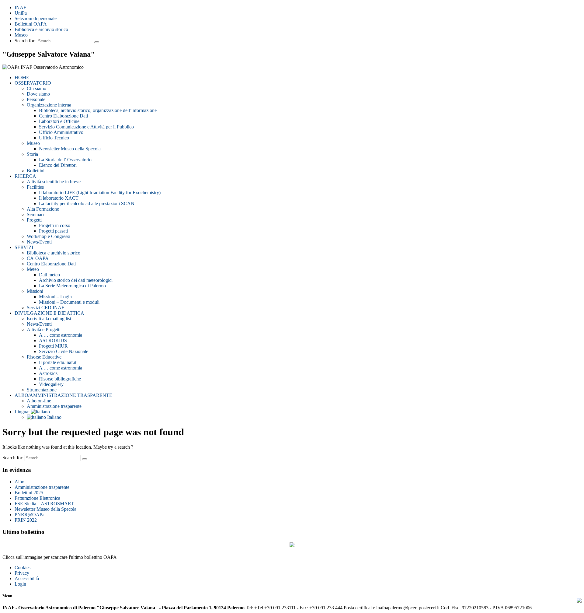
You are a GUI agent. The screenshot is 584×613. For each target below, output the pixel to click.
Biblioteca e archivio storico (41, 29)
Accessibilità (27, 578)
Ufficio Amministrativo (61, 132)
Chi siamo (36, 88)
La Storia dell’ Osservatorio (65, 159)
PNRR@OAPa (29, 514)
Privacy (22, 573)
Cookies (22, 567)
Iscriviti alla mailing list (49, 318)
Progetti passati (53, 230)
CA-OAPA (38, 258)
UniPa (21, 13)
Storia (32, 154)
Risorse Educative (44, 356)
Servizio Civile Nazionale (63, 351)
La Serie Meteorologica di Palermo (72, 285)
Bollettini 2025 (29, 492)
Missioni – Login (55, 296)
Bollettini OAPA (31, 23)
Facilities (35, 187)
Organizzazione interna (49, 104)
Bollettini (35, 170)
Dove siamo (38, 93)
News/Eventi (39, 241)
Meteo (33, 269)
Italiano (53, 417)
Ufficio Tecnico (54, 137)
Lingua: (23, 411)
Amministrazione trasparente (54, 406)
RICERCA (25, 176)
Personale (36, 99)
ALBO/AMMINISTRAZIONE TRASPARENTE (63, 395)
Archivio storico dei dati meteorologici (76, 280)
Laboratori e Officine (59, 121)
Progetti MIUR (53, 346)
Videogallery (51, 384)
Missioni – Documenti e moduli (69, 302)
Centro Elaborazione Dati (63, 115)
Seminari (35, 214)
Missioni (35, 291)
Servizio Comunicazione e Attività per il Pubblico (86, 126)
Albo (19, 481)
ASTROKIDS (53, 340)
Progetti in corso (54, 225)
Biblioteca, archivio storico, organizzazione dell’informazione (98, 110)
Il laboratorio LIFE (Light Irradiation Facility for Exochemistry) (100, 192)
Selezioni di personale (36, 18)
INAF (20, 7)
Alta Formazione (43, 209)
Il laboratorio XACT (58, 198)
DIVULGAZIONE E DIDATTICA (49, 313)
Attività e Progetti (44, 329)
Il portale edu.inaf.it (57, 362)
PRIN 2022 (26, 520)
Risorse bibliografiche (60, 378)
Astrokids (48, 373)
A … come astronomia (60, 335)
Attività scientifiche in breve (54, 181)
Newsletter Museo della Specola (70, 148)
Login (20, 584)
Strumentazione (42, 389)
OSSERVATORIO (33, 83)
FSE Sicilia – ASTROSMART (44, 503)
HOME (22, 77)
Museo (21, 34)
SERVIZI (24, 247)
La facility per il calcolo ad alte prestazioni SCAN (86, 203)
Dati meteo (49, 274)
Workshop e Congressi (48, 236)
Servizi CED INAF (45, 307)
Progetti (34, 219)
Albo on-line (39, 400)
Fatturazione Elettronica (37, 498)
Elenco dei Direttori (58, 165)
